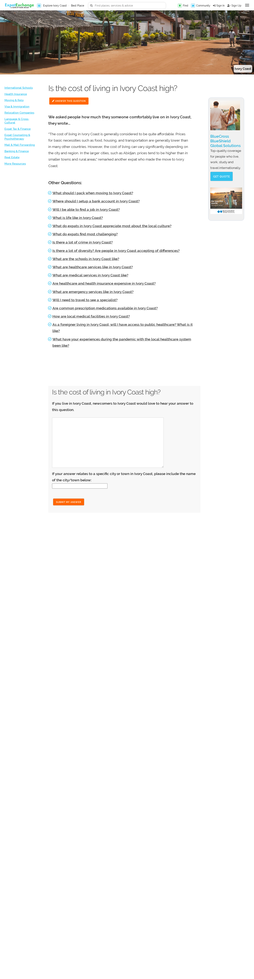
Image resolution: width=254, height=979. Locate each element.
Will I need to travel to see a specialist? (85, 300)
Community (203, 5)
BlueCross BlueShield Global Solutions (225, 141)
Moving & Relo (14, 100)
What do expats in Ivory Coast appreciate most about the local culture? (111, 226)
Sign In (220, 5)
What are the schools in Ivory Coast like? (85, 259)
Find (185, 5)
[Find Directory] (180, 5)
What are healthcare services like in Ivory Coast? (92, 267)
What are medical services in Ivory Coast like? (90, 275)
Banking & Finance (16, 151)
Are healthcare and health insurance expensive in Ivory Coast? (104, 283)
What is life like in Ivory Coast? (77, 218)
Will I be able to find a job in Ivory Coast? (86, 209)
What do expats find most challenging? (85, 234)
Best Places (78, 5)
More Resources (15, 163)
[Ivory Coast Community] (193, 5)
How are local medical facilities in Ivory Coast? (91, 316)
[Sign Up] (229, 5)
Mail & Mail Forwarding (19, 145)
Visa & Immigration (16, 106)
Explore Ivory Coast (55, 5)
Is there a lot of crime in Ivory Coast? (82, 242)
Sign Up (236, 5)
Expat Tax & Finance (17, 129)
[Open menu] (247, 5)
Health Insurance (15, 94)
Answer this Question (70, 101)
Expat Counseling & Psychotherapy (17, 136)
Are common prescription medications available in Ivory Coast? (105, 308)
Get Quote (221, 176)
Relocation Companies (19, 112)
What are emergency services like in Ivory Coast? (93, 292)
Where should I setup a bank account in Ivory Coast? (96, 201)
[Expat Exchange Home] (19, 5)
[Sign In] (214, 5)
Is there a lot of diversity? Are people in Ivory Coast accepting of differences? (116, 251)
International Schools (18, 87)
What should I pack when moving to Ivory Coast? (92, 193)
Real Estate (12, 157)
